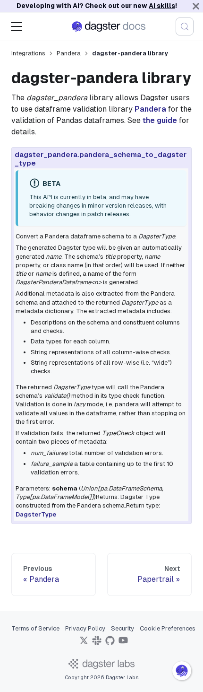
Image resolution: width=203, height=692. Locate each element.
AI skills (162, 5)
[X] (83, 643)
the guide (160, 120)
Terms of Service (35, 628)
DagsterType (36, 514)
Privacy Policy (85, 628)
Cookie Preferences (167, 628)
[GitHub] (110, 643)
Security (122, 628)
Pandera (150, 109)
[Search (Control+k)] (185, 26)
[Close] (196, 6)
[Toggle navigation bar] (16, 26)
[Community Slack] (96, 643)
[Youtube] (123, 643)
